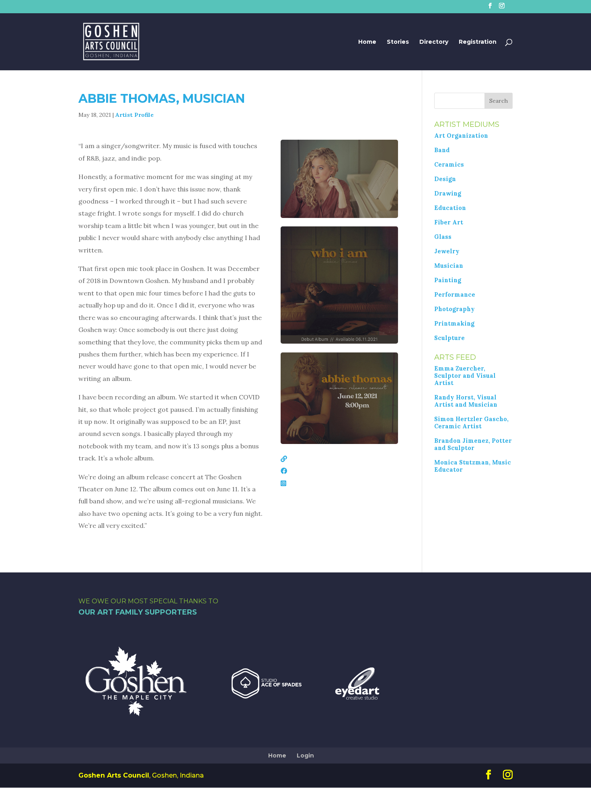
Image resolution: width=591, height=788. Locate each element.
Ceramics (449, 164)
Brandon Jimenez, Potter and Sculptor (473, 444)
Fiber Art (448, 222)
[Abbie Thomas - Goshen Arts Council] (339, 216)
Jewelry (447, 251)
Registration (478, 42)
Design (445, 179)
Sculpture (449, 338)
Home (367, 42)
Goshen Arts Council (113, 775)
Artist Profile (134, 114)
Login (305, 755)
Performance (454, 294)
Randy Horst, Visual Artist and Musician (465, 401)
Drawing (447, 193)
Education (450, 208)
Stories (398, 42)
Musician (448, 265)
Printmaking (454, 323)
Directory (433, 42)
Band (442, 150)
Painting (447, 280)
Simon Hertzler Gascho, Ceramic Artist (471, 422)
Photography (454, 309)
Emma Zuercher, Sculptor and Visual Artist (465, 376)
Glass (442, 236)
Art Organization (461, 135)
